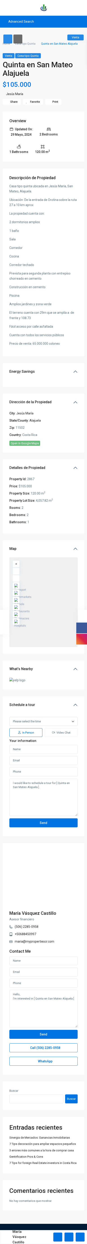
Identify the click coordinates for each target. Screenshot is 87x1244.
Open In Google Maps (25, 443)
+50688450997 (25, 934)
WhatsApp (44, 1061)
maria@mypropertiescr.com (34, 941)
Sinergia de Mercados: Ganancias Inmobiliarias (39, 1137)
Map (13, 549)
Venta (8, 55)
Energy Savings (22, 371)
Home (6, 43)
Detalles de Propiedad (27, 468)
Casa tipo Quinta (25, 43)
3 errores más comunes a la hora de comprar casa (41, 1150)
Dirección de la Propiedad (30, 402)
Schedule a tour (22, 705)
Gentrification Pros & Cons (26, 1156)
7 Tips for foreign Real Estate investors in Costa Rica (43, 1163)
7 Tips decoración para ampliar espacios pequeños (42, 1144)
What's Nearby (21, 669)
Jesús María (14, 94)
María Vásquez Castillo (32, 913)
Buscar (13, 1090)
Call (44, 1048)
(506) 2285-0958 (26, 926)
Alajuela (35, 420)
